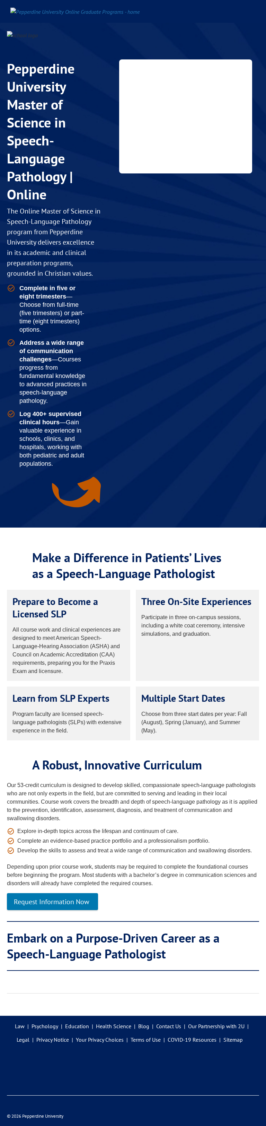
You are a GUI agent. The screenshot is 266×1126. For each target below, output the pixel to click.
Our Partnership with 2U (216, 1026)
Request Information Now (52, 901)
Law (20, 1026)
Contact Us (168, 1026)
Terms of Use (146, 1039)
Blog (143, 1026)
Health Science (113, 1026)
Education (77, 1026)
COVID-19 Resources (192, 1039)
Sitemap (233, 1039)
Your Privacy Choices (100, 1039)
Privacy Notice (52, 1039)
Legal (23, 1039)
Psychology (45, 1026)
